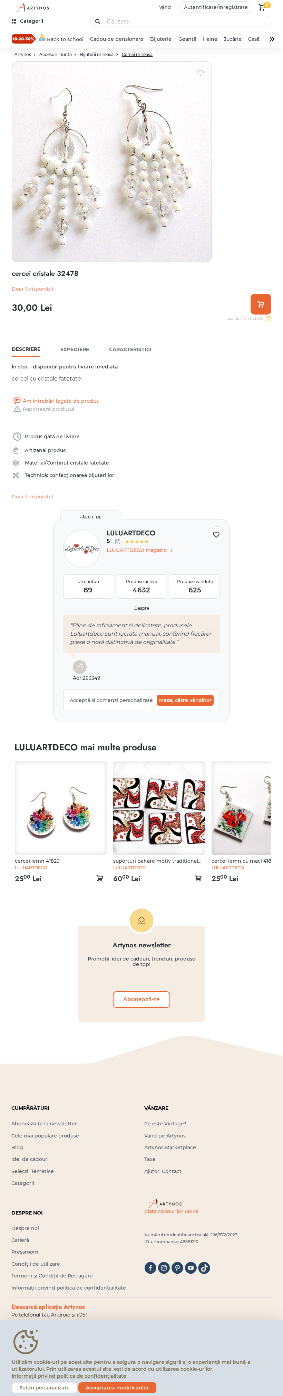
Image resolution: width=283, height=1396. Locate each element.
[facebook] (150, 1268)
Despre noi (25, 1228)
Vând (165, 7)
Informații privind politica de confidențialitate (68, 1288)
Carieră (20, 1240)
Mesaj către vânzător (185, 700)
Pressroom (24, 1252)
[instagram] (164, 1268)
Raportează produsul (48, 409)
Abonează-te (141, 999)
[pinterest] (177, 1268)
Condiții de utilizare (35, 1264)
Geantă (187, 39)
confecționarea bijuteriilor (81, 475)
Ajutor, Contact (163, 1171)
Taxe (150, 1159)
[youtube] (191, 1268)
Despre (141, 608)
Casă (254, 39)
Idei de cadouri (30, 1159)
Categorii (22, 1183)
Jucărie (233, 39)
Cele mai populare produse (45, 1136)
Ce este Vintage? (165, 1124)
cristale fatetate (89, 463)
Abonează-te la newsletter (44, 1124)
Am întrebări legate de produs (61, 401)
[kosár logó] (262, 7)
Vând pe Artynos (165, 1136)
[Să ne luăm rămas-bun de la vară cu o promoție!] (24, 38)
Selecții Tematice (32, 1171)
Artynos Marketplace (170, 1147)
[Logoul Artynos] (31, 7)
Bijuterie (161, 39)
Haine (210, 39)
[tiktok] (204, 1268)
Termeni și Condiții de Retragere (52, 1276)
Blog (17, 1147)
